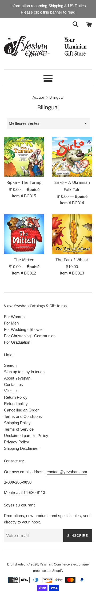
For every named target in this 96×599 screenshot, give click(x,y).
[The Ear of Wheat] (72, 234)
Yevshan (46, 564)
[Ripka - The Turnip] (24, 157)
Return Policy (15, 397)
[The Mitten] (24, 234)
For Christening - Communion (29, 336)
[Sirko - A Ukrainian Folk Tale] (72, 157)
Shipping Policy (17, 423)
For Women (14, 316)
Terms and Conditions (23, 416)
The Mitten (24, 260)
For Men (11, 323)
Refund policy (16, 403)
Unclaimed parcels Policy (26, 435)
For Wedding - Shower (23, 329)
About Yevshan (17, 378)
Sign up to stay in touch (24, 371)
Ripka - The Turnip (24, 183)
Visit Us (11, 391)
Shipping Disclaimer (21, 448)
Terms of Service (19, 429)
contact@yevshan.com (67, 471)
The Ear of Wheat (72, 260)
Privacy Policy (16, 442)
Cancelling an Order (21, 410)
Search (10, 365)
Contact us (13, 384)
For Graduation (17, 342)
